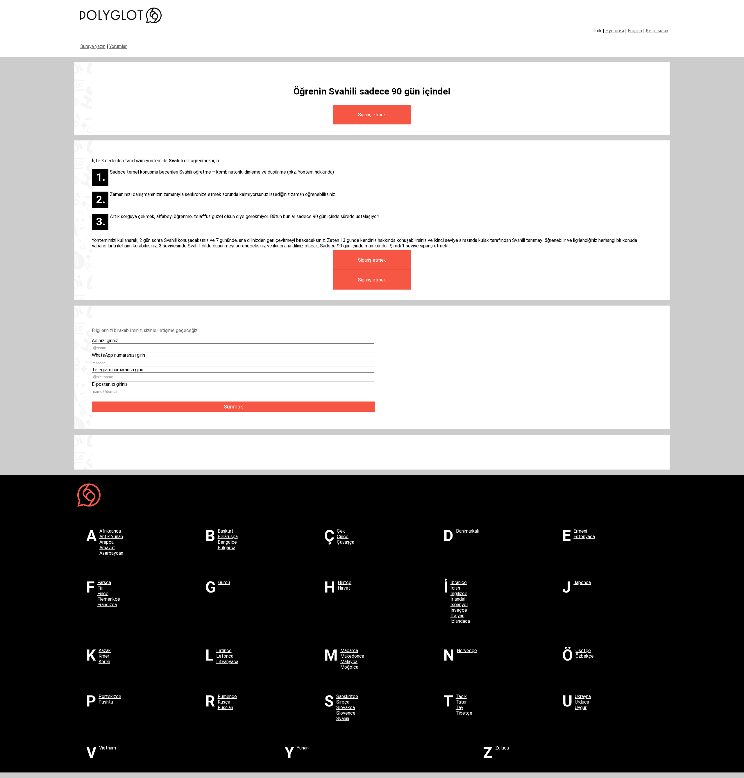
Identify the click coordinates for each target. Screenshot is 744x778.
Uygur (580, 707)
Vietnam (107, 748)
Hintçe (344, 582)
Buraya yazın (92, 46)
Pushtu (106, 702)
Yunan (303, 748)
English (635, 30)
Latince (224, 650)
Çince (342, 536)
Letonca (224, 656)
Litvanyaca (227, 661)
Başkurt (225, 531)
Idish (455, 588)
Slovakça (345, 707)
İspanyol (459, 604)
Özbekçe (584, 656)
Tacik (461, 696)
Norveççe (467, 650)
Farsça (104, 582)
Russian (225, 707)
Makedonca (352, 656)
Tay (459, 707)
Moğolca (349, 667)
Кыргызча (657, 30)
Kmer (104, 656)
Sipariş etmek (372, 114)
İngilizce (458, 593)
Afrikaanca (110, 531)
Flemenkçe (108, 599)
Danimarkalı (467, 531)
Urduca (582, 702)
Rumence (227, 696)
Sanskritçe (347, 696)
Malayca (348, 661)
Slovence (345, 713)
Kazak (105, 650)
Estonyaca (584, 536)
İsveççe (458, 610)
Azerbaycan (111, 553)
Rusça (224, 702)
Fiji (100, 588)
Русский (614, 30)
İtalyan (457, 615)
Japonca (582, 582)
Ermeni (580, 531)
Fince (102, 593)
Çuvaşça (345, 542)
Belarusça (228, 536)
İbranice (458, 582)
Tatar (461, 702)
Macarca (349, 650)
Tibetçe (464, 713)
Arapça (106, 542)
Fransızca (107, 604)
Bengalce (227, 542)
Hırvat (344, 588)
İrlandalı (458, 599)
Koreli (104, 661)
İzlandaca (460, 621)
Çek (341, 531)
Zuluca (502, 748)
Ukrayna (583, 696)
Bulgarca (226, 547)
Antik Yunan (111, 536)
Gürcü (224, 582)
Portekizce (110, 696)
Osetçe (583, 650)
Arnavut (107, 547)
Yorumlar (118, 46)
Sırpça (342, 702)
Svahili (342, 718)
